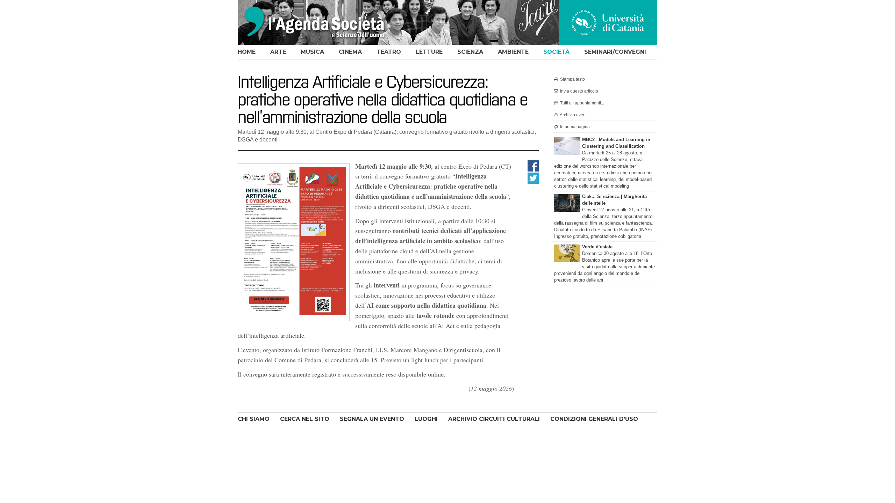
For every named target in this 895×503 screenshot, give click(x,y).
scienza (470, 52)
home (247, 52)
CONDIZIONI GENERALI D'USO (594, 419)
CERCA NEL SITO (304, 419)
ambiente (513, 52)
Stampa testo (572, 79)
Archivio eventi (573, 114)
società (556, 52)
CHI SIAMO (254, 419)
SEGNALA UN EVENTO (372, 419)
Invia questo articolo (578, 91)
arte (278, 52)
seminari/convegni (615, 52)
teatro (389, 52)
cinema (350, 52)
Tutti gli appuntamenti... (581, 103)
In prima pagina (574, 126)
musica (312, 52)
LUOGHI (426, 419)
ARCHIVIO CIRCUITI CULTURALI (494, 419)
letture (429, 52)
